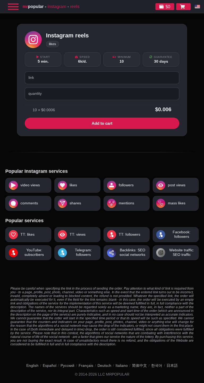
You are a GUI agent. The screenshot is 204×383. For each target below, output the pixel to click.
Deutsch (104, 365)
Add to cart (102, 123)
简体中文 (139, 365)
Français (86, 365)
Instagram (57, 6)
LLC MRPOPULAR (113, 374)
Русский (67, 365)
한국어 (156, 365)
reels (74, 6)
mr (33, 6)
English (32, 365)
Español (49, 365)
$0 (167, 7)
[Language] (197, 6)
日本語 (172, 365)
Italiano (122, 365)
